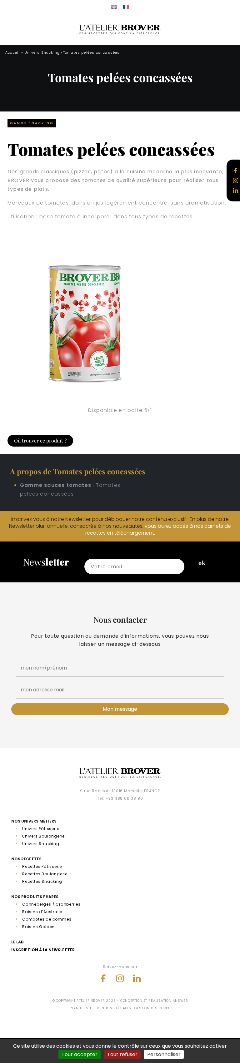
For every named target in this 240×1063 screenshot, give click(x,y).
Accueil (12, 52)
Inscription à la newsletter (43, 949)
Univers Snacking (42, 52)
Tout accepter (80, 1054)
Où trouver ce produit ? (40, 440)
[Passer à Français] (126, 6)
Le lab (17, 942)
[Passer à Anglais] (114, 6)
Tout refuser (122, 1054)
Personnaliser (164, 1054)
